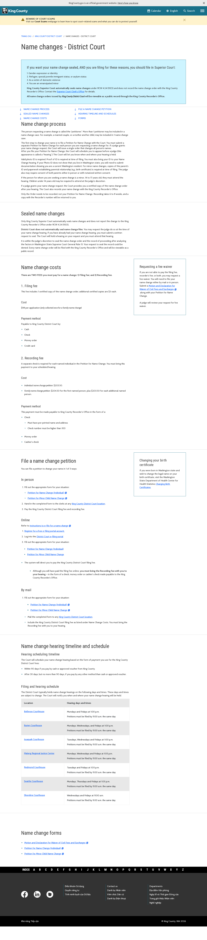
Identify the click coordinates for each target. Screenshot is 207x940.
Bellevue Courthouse (34, 711)
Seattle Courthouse (33, 781)
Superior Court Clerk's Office (70, 91)
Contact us (112, 886)
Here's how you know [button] (128, 3)
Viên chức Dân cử (115, 894)
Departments (156, 886)
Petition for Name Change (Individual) (46, 492)
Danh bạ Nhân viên (116, 890)
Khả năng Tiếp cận (30, 921)
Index (26, 869)
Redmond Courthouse (34, 767)
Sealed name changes (36, 113)
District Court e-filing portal (50, 536)
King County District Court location (88, 503)
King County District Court (48, 36)
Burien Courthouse (33, 725)
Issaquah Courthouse (34, 739)
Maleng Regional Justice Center (39, 753)
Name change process (36, 109)
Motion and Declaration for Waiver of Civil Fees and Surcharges (54, 842)
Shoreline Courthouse (34, 795)
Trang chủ (26, 36)
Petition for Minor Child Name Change (46, 498)
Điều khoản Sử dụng (74, 886)
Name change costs (35, 118)
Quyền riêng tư (72, 890)
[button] (204, 3)
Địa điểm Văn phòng (159, 890)
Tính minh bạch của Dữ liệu (78, 894)
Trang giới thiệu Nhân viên (161, 898)
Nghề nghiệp (155, 902)
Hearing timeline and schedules (97, 113)
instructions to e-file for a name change (49, 525)
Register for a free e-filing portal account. (44, 531)
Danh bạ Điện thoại (116, 898)
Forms (82, 118)
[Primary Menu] (202, 11)
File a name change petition (94, 109)
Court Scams (40, 21)
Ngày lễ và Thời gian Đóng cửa (163, 894)
